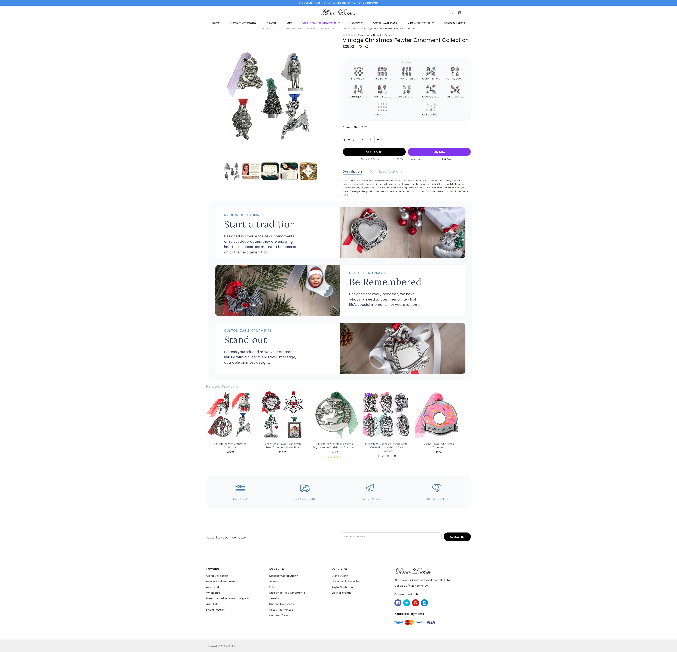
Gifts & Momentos (419, 23)
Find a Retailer (215, 609)
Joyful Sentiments (343, 587)
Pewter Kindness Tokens (222, 581)
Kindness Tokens (454, 23)
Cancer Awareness (385, 23)
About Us (212, 604)
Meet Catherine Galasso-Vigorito (228, 598)
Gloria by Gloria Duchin (283, 576)
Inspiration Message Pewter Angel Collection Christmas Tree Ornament (386, 447)
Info (370, 171)
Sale (289, 23)
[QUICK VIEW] (247, 397)
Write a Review (384, 35)
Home (215, 23)
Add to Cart (230, 423)
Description (352, 171)
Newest (271, 23)
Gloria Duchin (340, 576)
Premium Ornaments (243, 23)
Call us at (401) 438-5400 (411, 585)
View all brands (341, 593)
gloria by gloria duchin (346, 581)
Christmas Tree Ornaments (319, 23)
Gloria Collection (217, 576)
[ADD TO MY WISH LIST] (247, 403)
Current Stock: (355, 127)
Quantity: (349, 139)
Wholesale (213, 593)
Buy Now (230, 431)
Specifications (390, 171)
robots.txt (212, 587)
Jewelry (355, 23)
